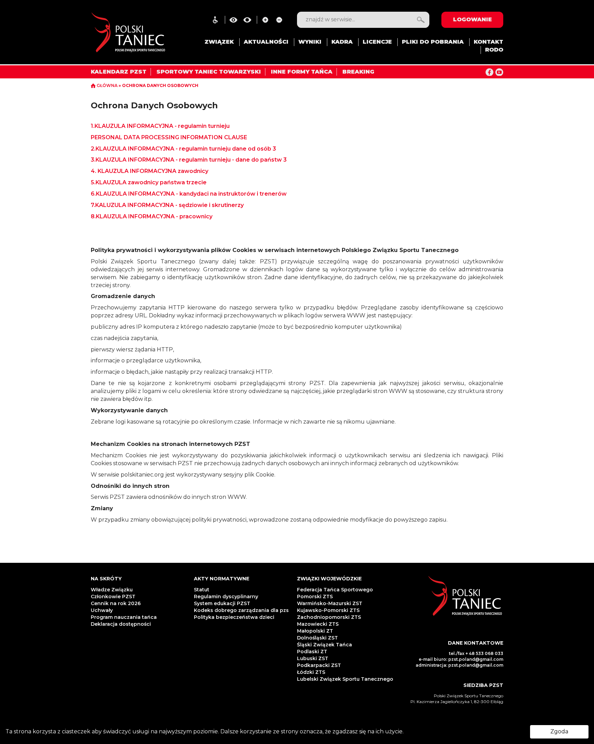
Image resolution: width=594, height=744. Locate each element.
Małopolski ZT (315, 631)
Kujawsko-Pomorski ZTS (328, 610)
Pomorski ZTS (315, 596)
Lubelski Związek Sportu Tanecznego (345, 679)
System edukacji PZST (222, 603)
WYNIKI (309, 42)
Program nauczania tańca (124, 617)
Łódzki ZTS (311, 672)
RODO (494, 49)
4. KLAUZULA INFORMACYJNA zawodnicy (150, 171)
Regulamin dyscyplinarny (226, 596)
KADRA (342, 42)
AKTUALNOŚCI (266, 42)
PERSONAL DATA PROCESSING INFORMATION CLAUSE (169, 137)
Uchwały (102, 610)
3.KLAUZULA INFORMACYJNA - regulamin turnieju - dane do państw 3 (189, 159)
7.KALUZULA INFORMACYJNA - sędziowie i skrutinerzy (167, 205)
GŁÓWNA (107, 85)
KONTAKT (488, 42)
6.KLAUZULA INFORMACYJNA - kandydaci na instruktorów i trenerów (189, 193)
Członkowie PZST (113, 596)
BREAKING (358, 71)
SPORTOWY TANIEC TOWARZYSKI (208, 71)
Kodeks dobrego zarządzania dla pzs (241, 610)
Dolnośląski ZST (317, 638)
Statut (201, 590)
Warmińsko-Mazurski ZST (329, 603)
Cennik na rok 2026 (116, 603)
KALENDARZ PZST (118, 71)
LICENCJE (377, 42)
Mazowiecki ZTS (318, 624)
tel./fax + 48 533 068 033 (476, 653)
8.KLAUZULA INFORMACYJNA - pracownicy (151, 216)
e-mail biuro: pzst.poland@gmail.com (461, 659)
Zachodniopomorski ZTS (329, 617)
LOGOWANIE (472, 19)
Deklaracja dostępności (121, 624)
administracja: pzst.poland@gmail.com (459, 665)
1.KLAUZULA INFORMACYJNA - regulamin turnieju (160, 126)
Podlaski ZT (312, 651)
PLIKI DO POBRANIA (433, 42)
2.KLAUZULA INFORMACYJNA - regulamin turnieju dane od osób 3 (183, 148)
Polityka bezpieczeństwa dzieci (235, 617)
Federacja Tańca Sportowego (335, 590)
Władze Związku (112, 590)
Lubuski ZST (312, 658)
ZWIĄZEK (219, 42)
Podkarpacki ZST (319, 665)
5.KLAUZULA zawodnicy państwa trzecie (149, 182)
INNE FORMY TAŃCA (301, 71)
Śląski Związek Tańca (324, 645)
